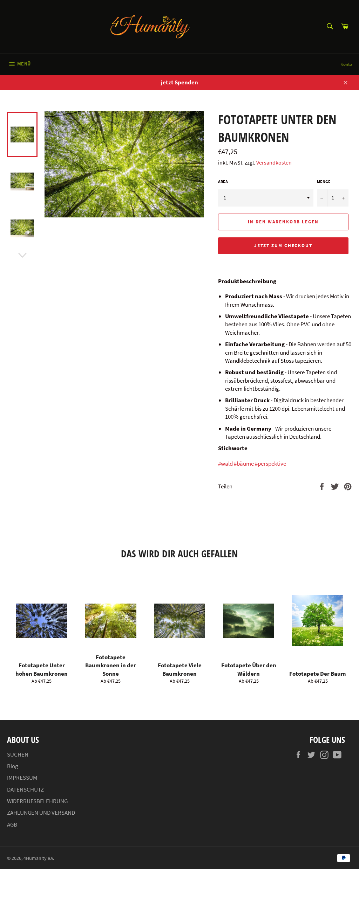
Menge (324, 181)
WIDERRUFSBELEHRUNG (37, 801)
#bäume (244, 463)
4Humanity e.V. (38, 858)
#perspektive (270, 463)
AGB (12, 824)
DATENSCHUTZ (25, 789)
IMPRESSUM (22, 777)
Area (223, 181)
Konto (346, 64)
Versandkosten (274, 162)
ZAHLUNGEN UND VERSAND (41, 812)
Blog (12, 766)
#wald (225, 463)
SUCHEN (17, 754)
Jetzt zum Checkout (283, 246)
